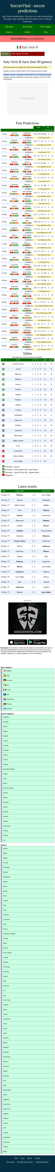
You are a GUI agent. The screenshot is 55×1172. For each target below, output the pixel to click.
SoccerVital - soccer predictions (27, 8)
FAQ (16, 1158)
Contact (37, 1158)
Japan (5, 1009)
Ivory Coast (6, 1000)
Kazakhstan (6, 1019)
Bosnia (5, 891)
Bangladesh (6, 877)
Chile (4, 905)
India (4, 981)
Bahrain (5, 872)
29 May (4, 207)
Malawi (5, 1042)
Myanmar (6, 1066)
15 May (4, 259)
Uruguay (5, 1132)
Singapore (6, 1099)
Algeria (5, 853)
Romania (6, 802)
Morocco (6, 1061)
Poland (5, 797)
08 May (4, 280)
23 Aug (4, 134)
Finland (5, 755)
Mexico (5, 783)
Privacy (29, 1158)
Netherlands (10, 699)
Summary (4, 54)
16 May (4, 251)
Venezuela (6, 1142)
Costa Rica (6, 919)
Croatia (5, 740)
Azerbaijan (6, 867)
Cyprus (5, 929)
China (5, 910)
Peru (4, 1080)
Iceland (5, 976)
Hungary (5, 764)
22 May (4, 222)
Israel (5, 778)
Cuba (4, 924)
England (8, 671)
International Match (9, 769)
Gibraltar (5, 962)
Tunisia (5, 1123)
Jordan (5, 1014)
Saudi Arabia (7, 1090)
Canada (5, 900)
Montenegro (6, 1057)
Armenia (5, 862)
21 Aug (4, 200)
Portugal (9, 704)
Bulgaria (5, 736)
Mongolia (6, 1052)
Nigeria (5, 1071)
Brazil (5, 896)
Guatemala (6, 967)
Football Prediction (42, 1162)
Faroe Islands (7, 952)
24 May (4, 214)
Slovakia (5, 811)
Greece (5, 759)
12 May (4, 266)
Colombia (6, 915)
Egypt (5, 943)
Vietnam (5, 1147)
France (8, 690)
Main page (9, 27)
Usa (4, 840)
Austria (5, 726)
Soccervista (10, 1162)
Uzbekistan (6, 1137)
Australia (5, 722)
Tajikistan (6, 1113)
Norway (5, 793)
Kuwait (5, 1028)
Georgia (5, 957)
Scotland (9, 708)
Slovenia (5, 816)
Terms (22, 1158)
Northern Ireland (8, 788)
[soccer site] (27, 634)
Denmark (6, 750)
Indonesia (6, 986)
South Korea (7, 1109)
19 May (4, 236)
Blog (45, 32)
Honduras (6, 971)
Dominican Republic (9, 933)
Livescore (9, 32)
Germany (9, 680)
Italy (7, 685)
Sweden (5, 821)
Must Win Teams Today (25, 1162)
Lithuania (6, 1038)
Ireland (5, 774)
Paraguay (6, 1076)
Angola (5, 858)
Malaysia (6, 1047)
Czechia (5, 745)
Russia (5, 807)
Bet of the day (27, 27)
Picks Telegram (46, 27)
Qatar (5, 1085)
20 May (4, 229)
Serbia (5, 1094)
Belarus (5, 881)
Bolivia (5, 886)
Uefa (7, 694)
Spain (8, 675)
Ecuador (5, 938)
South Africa (6, 1104)
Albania (5, 848)
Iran (4, 990)
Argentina (6, 717)
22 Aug (4, 163)
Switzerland (6, 826)
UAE (4, 1128)
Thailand (5, 1118)
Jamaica (5, 1004)
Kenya (5, 1023)
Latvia (5, 1033)
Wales (5, 1151)
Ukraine (5, 835)
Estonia (5, 948)
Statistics (27, 32)
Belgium (5, 731)
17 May (4, 244)
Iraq (4, 995)
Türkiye (5, 830)
